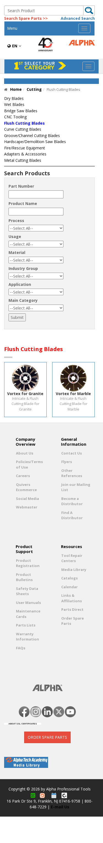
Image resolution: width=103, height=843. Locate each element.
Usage (15, 236)
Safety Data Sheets (27, 591)
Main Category (23, 300)
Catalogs (69, 578)
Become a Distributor (72, 501)
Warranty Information (27, 636)
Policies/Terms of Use (29, 464)
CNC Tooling (15, 116)
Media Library (73, 569)
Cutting (34, 89)
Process (16, 220)
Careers (23, 475)
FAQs (20, 647)
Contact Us (71, 453)
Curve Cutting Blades (22, 129)
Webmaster (26, 507)
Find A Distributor (72, 515)
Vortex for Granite (25, 393)
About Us (24, 453)
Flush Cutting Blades (24, 123)
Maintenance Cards (28, 614)
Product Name (23, 203)
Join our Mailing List (75, 487)
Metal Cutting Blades (22, 160)
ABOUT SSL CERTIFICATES (23, 724)
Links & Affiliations (71, 598)
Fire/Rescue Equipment (24, 147)
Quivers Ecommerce (26, 487)
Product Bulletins (24, 577)
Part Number (21, 186)
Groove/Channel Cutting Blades (32, 135)
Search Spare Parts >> (26, 18)
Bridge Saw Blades (20, 110)
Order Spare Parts (72, 621)
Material (17, 252)
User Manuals (28, 602)
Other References (71, 473)
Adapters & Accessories (25, 154)
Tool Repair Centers (71, 558)
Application (20, 284)
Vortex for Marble (73, 393)
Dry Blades (14, 98)
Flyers (66, 461)
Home (16, 89)
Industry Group (23, 268)
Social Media (27, 498)
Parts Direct (72, 609)
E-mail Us (60, 806)
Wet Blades (14, 104)
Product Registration (28, 563)
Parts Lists (25, 625)
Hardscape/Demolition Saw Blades (35, 141)
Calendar (69, 586)
